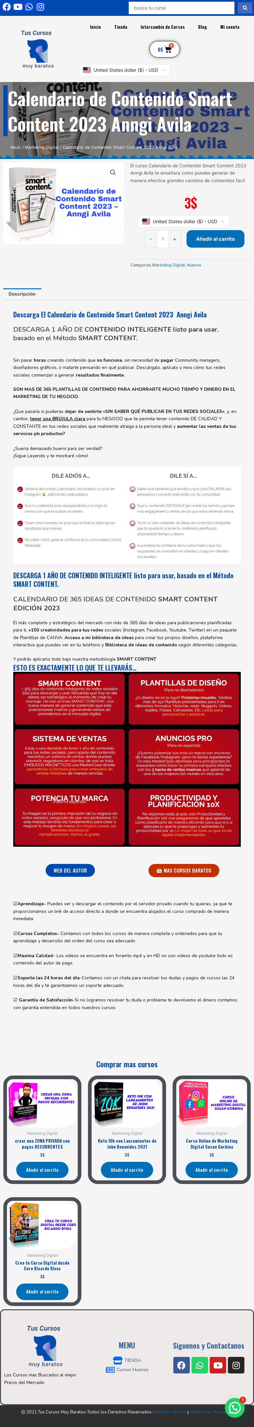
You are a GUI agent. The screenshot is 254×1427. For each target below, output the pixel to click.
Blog (202, 26)
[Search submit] (245, 8)
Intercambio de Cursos (163, 26)
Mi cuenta (229, 26)
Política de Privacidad (211, 1412)
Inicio (95, 26)
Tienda (120, 26)
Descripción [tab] (22, 294)
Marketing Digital (42, 147)
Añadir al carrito (215, 239)
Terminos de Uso (169, 1412)
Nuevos (194, 265)
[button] (113, 173)
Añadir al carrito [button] (42, 1169)
